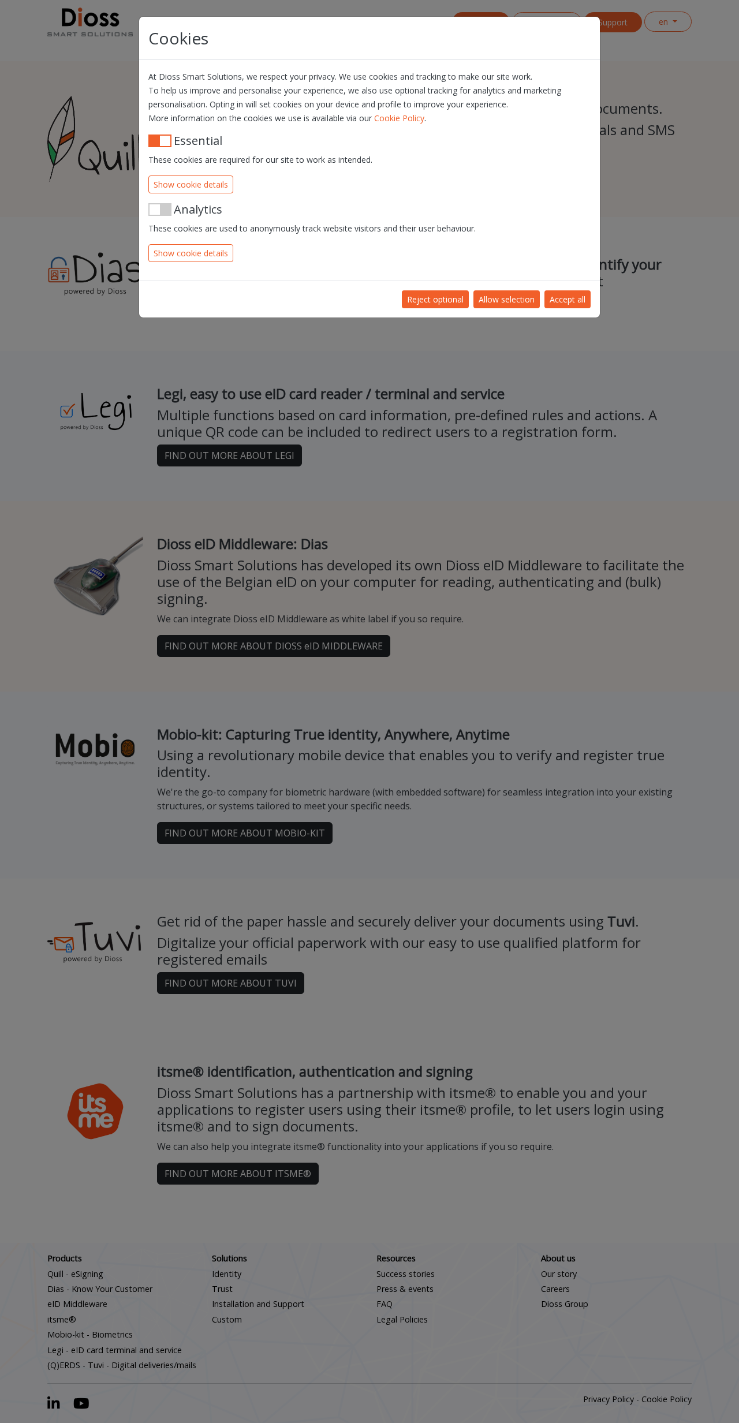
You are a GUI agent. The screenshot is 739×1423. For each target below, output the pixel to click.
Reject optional (435, 299)
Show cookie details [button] (191, 184)
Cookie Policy (399, 118)
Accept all (567, 299)
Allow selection (507, 299)
